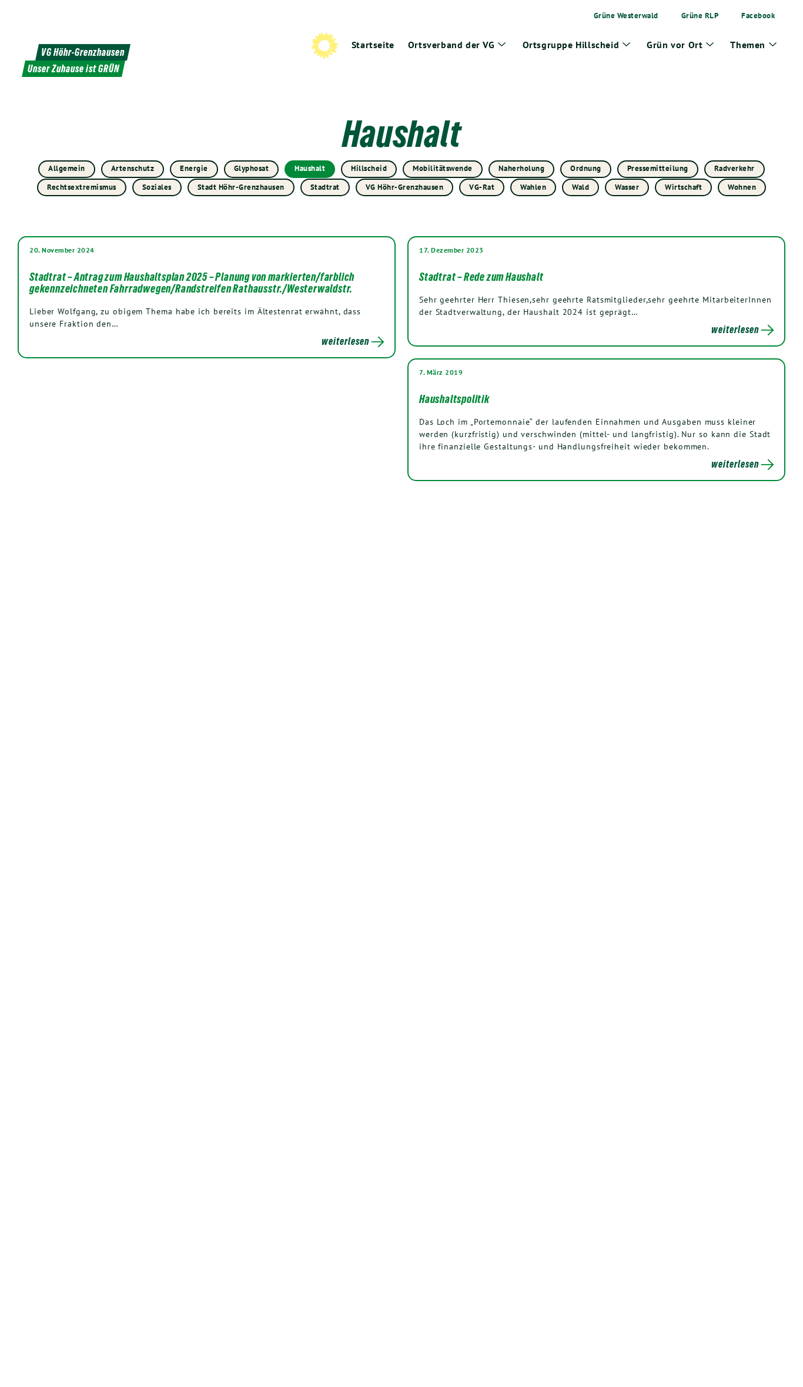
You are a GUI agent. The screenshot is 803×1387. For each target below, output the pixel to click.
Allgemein (66, 168)
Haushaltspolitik (454, 398)
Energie (194, 168)
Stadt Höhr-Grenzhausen (241, 187)
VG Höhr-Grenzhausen (405, 187)
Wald (580, 187)
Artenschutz (133, 168)
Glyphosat (251, 168)
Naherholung (521, 168)
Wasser (627, 187)
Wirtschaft (683, 187)
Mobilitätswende (443, 168)
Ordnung (585, 168)
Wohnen (742, 187)
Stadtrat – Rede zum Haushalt (481, 276)
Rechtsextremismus (81, 187)
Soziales (157, 187)
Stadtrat (325, 187)
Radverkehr (734, 168)
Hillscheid (369, 168)
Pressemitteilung (657, 168)
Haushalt (310, 168)
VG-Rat (481, 187)
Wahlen (533, 187)
